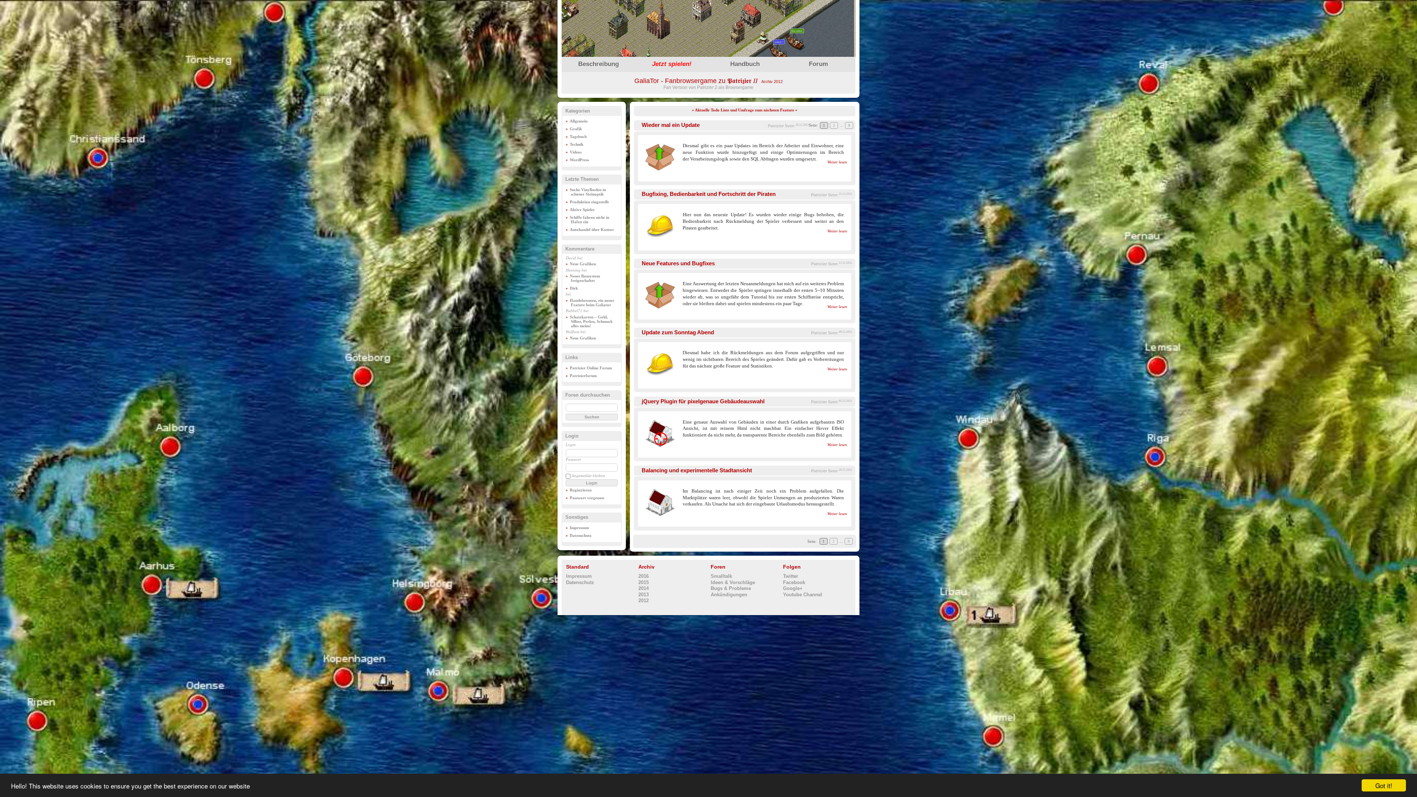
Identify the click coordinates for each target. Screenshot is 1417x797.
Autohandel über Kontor (592, 229)
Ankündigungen (729, 594)
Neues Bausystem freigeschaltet (585, 278)
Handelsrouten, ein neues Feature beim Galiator (592, 302)
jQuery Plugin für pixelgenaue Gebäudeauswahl (703, 401)
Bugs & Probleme (731, 588)
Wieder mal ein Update (671, 125)
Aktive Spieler (582, 209)
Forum (818, 64)
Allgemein (578, 121)
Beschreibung (598, 64)
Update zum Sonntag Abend (678, 332)
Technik (576, 144)
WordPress (579, 160)
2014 (643, 588)
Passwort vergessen (587, 498)
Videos (576, 152)
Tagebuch (578, 136)
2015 (643, 582)
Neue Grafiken (583, 264)
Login (571, 444)
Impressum (579, 527)
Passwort (573, 459)
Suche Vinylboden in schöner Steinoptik (588, 191)
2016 (643, 576)
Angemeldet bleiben (588, 475)
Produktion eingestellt (589, 202)
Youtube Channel (802, 594)
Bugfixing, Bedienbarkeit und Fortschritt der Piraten (709, 194)
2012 (643, 600)
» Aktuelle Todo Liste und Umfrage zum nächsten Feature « (744, 110)
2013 (643, 594)
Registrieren (581, 490)
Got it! (1383, 785)
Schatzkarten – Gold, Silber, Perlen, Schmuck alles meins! (591, 321)
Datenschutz (581, 535)
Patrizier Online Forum (591, 368)
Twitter (790, 576)
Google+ (793, 588)
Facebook (794, 582)
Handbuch (745, 64)
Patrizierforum (583, 375)
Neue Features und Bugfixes (678, 263)
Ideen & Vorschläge (733, 582)
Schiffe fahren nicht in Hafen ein (589, 219)
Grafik (576, 129)
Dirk (574, 288)
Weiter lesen (837, 162)
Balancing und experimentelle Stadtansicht (697, 470)
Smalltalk (721, 576)
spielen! (672, 64)
